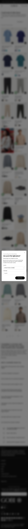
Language (5, 270)
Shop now (20, 277)
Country (4, 265)
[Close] (24, 252)
